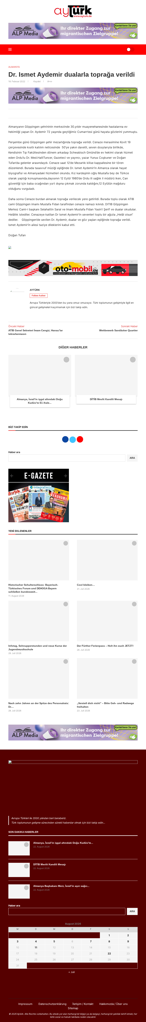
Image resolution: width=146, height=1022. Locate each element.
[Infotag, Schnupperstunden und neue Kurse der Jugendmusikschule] (38, 621)
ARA (132, 457)
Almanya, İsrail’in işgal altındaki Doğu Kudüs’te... (63, 842)
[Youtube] (82, 991)
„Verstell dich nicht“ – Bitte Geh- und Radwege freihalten (105, 705)
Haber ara (14, 452)
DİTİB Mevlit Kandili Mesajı (106, 399)
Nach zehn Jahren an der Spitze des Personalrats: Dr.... (38, 705)
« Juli (72, 972)
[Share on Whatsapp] (76, 113)
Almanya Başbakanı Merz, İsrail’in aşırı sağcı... (61, 886)
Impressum (25, 1004)
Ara (132, 911)
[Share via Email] (80, 113)
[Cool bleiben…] (107, 560)
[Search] (119, 49)
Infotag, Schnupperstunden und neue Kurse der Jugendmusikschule (37, 647)
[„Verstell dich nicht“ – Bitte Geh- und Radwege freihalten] (107, 678)
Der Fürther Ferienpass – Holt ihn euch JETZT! (105, 645)
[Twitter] (73, 991)
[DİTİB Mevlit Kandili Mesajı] (106, 376)
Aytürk (35, 289)
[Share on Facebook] (64, 113)
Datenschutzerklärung (52, 1004)
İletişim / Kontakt (82, 1004)
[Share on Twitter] (68, 113)
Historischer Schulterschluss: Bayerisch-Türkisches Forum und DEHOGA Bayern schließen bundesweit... (33, 588)
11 (36, 947)
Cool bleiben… (86, 584)
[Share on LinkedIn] (72, 113)
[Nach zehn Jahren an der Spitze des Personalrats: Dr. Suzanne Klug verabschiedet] (38, 678)
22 (109, 953)
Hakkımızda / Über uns (113, 1004)
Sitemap (73, 1008)
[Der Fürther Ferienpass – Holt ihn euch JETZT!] (107, 621)
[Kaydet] (66, 360)
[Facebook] (64, 991)
